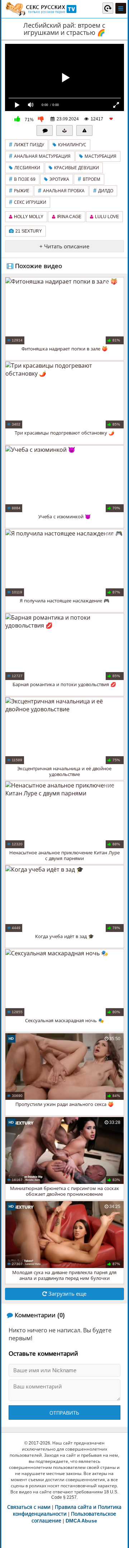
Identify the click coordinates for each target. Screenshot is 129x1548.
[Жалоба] (84, 130)
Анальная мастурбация (40, 156)
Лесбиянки (27, 167)
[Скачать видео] (64, 130)
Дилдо (103, 191)
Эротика (59, 179)
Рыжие (19, 191)
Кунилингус (72, 144)
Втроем (89, 179)
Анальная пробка (61, 191)
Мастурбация (100, 156)
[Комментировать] (45, 130)
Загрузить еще (66, 1294)
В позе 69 (22, 179)
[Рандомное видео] (107, 8)
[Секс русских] (40, 9)
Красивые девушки (76, 167)
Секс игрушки (27, 202)
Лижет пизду (26, 145)
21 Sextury (28, 231)
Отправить (64, 1413)
